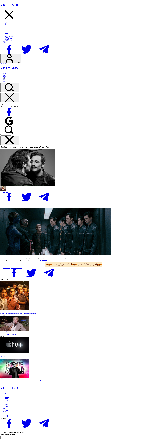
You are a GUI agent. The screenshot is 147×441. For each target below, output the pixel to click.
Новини (6, 21)
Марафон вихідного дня (7, 310)
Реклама (6, 416)
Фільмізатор (5, 42)
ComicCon (8, 331)
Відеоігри (5, 41)
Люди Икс (11, 268)
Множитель (15, 268)
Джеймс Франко (6, 268)
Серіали (4, 26)
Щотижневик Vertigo (9, 36)
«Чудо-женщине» (43, 260)
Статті (6, 23)
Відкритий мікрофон (9, 40)
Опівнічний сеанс (8, 38)
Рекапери (7, 37)
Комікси (4, 32)
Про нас (6, 415)
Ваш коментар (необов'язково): (8, 434)
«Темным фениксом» (56, 202)
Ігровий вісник (8, 39)
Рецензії (6, 25)
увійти (19, 62)
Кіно (4, 20)
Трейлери (7, 22)
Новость (20, 268)
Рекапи (6, 31)
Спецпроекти (3, 331)
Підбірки (7, 24)
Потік (1, 353)
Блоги (4, 43)
